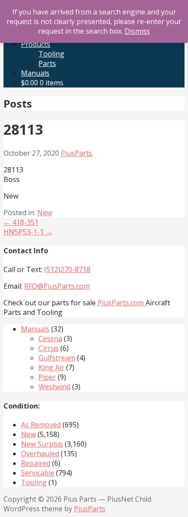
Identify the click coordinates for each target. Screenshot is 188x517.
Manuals (35, 73)
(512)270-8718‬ (67, 269)
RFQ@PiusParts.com (57, 286)
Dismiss (137, 31)
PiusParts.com (121, 302)
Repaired (35, 463)
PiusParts (76, 153)
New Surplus (42, 444)
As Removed (41, 425)
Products (35, 44)
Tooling (51, 54)
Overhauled (40, 453)
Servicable (37, 473)
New (44, 212)
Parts (47, 63)
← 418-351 (20, 222)
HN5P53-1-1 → (27, 232)
